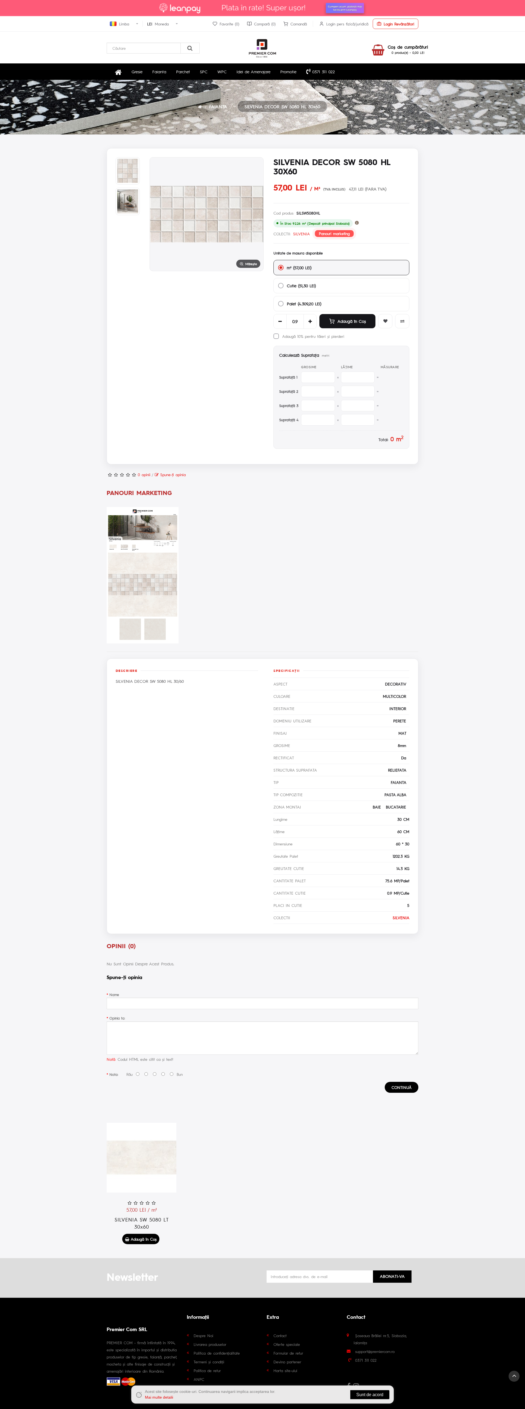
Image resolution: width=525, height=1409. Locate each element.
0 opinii (144, 474)
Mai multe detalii (159, 1397)
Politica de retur (207, 1370)
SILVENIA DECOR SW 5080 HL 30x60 (282, 106)
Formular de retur (288, 1353)
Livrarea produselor (210, 1344)
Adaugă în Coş (351, 321)
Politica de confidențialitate (217, 1353)
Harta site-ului (285, 1370)
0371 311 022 (323, 71)
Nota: (113, 1074)
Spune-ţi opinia (172, 474)
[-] (280, 321)
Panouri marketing (334, 233)
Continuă (402, 1087)
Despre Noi (203, 1335)
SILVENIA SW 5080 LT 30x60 (142, 1223)
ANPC (199, 1379)
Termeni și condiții (209, 1361)
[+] (310, 321)
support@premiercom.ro (375, 1351)
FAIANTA (218, 106)
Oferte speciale (286, 1344)
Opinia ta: (117, 1018)
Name (114, 994)
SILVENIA (301, 233)
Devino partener (287, 1361)
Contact (280, 1335)
